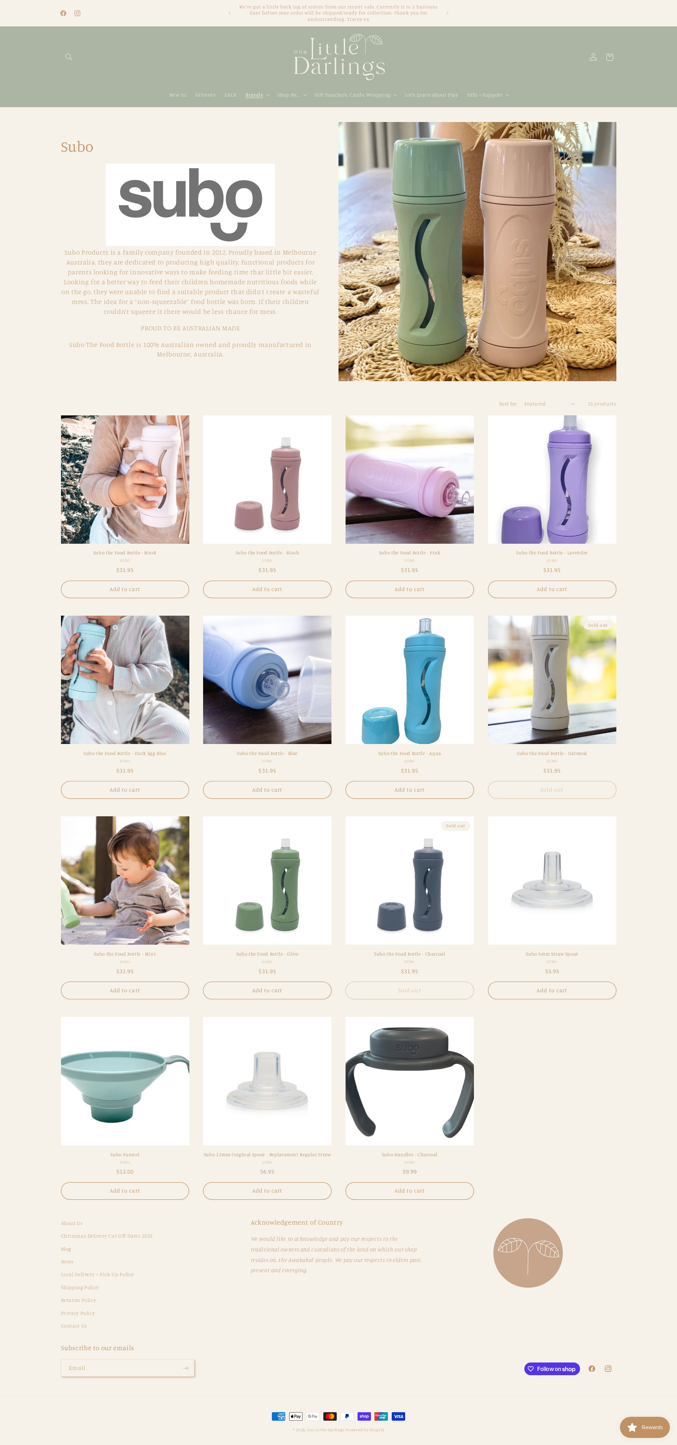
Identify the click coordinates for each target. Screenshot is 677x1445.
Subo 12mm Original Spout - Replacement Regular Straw (267, 1154)
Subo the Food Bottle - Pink (409, 552)
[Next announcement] (447, 13)
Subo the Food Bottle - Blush (267, 552)
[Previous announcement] (229, 13)
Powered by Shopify (365, 1429)
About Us (72, 1223)
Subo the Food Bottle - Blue (267, 753)
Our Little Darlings (325, 1429)
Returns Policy (78, 1300)
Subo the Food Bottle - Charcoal (409, 954)
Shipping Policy (80, 1287)
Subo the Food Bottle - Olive (267, 954)
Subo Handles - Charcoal (410, 1154)
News (67, 1261)
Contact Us (74, 1326)
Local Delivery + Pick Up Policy (98, 1274)
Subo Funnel (124, 1154)
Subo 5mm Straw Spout (552, 954)
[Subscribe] (185, 1368)
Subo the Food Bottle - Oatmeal (552, 753)
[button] (69, 57)
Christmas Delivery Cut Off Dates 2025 (107, 1236)
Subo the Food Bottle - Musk (125, 552)
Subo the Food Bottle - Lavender (552, 552)
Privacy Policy (78, 1313)
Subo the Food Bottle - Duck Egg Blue (125, 753)
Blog (66, 1249)
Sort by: (508, 404)
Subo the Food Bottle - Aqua (409, 753)
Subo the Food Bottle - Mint (125, 954)
